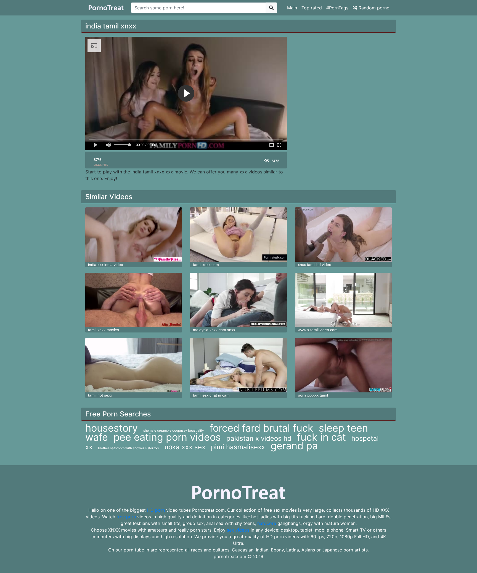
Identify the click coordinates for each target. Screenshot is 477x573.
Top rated (311, 7)
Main (292, 7)
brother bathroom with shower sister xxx (128, 448)
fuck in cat (321, 437)
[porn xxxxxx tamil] (343, 365)
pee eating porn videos (167, 437)
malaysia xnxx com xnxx (214, 330)
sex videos (238, 530)
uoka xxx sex (185, 447)
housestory (111, 428)
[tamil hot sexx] (133, 365)
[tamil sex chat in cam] (238, 365)
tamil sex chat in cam (211, 395)
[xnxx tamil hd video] (343, 234)
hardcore (266, 523)
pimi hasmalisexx (238, 447)
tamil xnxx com (206, 264)
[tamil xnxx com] (238, 234)
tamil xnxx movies (103, 330)
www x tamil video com (318, 330)
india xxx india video (105, 264)
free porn (126, 516)
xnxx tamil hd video (314, 264)
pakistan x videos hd (259, 438)
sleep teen (343, 428)
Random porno (373, 7)
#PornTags (337, 7)
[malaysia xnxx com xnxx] (238, 300)
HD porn (156, 510)
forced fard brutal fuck (261, 428)
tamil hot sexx (100, 395)
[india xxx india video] (133, 234)
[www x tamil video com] (343, 300)
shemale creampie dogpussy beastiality (173, 430)
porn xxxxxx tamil (313, 395)
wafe (96, 437)
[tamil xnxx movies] (133, 300)
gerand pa (294, 446)
